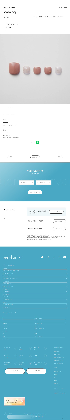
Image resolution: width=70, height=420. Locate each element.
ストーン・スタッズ (8, 125)
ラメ (15, 125)
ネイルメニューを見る (9, 115)
